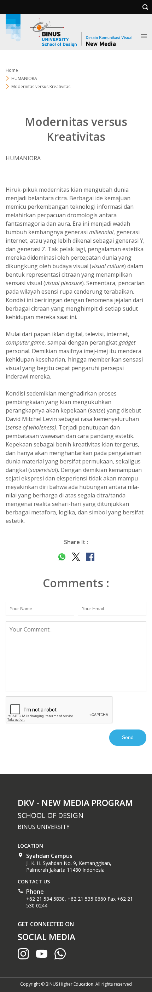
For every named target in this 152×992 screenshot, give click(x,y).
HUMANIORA (24, 78)
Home (12, 70)
